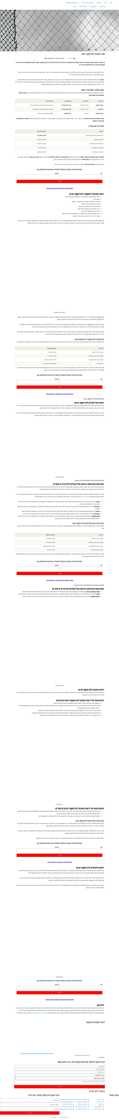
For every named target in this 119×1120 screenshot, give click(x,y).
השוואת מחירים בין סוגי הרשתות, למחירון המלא (60, 1000)
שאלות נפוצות (83, 6)
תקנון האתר (93, 6)
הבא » (98, 1057)
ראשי (111, 3)
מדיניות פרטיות (63, 1117)
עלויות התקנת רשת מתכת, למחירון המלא (59, 862)
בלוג (105, 3)
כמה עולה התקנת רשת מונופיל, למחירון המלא (59, 394)
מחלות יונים (102, 6)
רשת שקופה (87, 317)
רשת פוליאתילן (84, 497)
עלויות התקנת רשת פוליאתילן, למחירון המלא (59, 580)
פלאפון (57, 173)
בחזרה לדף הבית (97, 1091)
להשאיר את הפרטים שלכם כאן (40, 1013)
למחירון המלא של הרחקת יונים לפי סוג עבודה (59, 188)
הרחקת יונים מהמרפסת (72, 3)
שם (101, 173)
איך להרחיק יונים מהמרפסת (82, 1055)
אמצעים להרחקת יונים (87, 3)
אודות (74, 6)
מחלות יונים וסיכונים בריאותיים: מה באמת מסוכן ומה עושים (37, 1054)
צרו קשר (99, 3)
